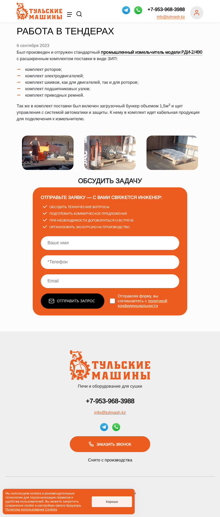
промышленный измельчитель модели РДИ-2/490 (151, 52)
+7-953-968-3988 (166, 9)
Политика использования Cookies (31, 509)
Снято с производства (110, 460)
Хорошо (112, 502)
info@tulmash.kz (171, 16)
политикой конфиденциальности (142, 303)
